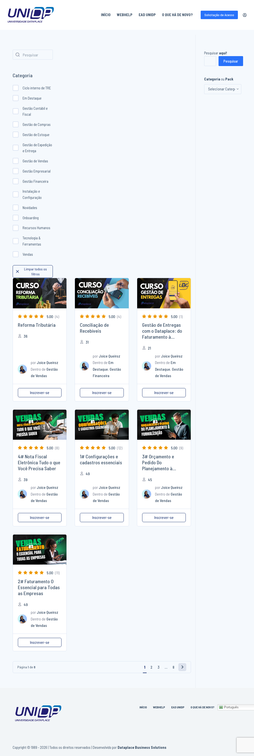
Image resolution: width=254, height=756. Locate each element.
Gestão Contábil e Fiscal (35, 111)
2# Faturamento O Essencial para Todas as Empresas (39, 587)
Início (106, 14)
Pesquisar (215, 53)
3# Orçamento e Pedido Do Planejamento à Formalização (158, 465)
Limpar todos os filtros (35, 271)
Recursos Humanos (36, 227)
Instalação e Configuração (32, 194)
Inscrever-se (39, 392)
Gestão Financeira (35, 181)
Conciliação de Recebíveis (94, 328)
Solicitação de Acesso (219, 15)
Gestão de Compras (37, 124)
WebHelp (124, 14)
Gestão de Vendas (35, 161)
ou (218, 79)
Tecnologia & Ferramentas (32, 241)
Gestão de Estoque (36, 134)
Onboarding (31, 218)
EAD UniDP (147, 14)
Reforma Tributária (37, 325)
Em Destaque (32, 98)
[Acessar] (245, 15)
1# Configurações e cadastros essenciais (101, 459)
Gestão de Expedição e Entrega (37, 148)
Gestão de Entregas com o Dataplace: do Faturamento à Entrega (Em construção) (162, 337)
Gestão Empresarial (37, 171)
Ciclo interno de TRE (37, 88)
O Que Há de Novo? (177, 14)
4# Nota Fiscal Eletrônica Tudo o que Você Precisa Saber (39, 462)
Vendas (28, 254)
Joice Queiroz (47, 362)
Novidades (30, 207)
